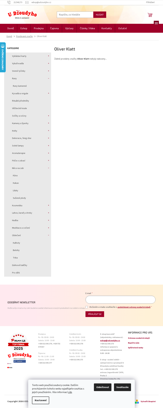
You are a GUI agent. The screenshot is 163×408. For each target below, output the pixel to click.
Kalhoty (16, 243)
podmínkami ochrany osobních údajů (134, 307)
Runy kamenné (20, 86)
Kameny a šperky (20, 123)
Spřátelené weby (135, 347)
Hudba (15, 220)
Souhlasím (122, 387)
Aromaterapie (18, 153)
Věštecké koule (19, 108)
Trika (15, 257)
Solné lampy (18, 145)
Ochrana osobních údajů (139, 338)
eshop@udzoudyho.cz (110, 340)
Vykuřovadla (18, 63)
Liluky (15, 190)
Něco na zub (18, 168)
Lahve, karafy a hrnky (22, 213)
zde (70, 392)
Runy (14, 78)
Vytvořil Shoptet (148, 401)
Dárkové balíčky (19, 265)
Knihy (14, 130)
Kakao (16, 183)
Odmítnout (102, 387)
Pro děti (16, 272)
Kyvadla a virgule (20, 93)
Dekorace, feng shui (21, 138)
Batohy (16, 250)
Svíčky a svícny (19, 115)
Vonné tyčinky (18, 71)
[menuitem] (10, 28)
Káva (15, 175)
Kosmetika (17, 205)
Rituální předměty (20, 100)
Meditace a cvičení (21, 228)
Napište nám (133, 343)
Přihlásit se (95, 314)
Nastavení (40, 400)
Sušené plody (19, 198)
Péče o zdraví (18, 160)
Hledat (100, 14)
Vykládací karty (19, 56)
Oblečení (16, 235)
